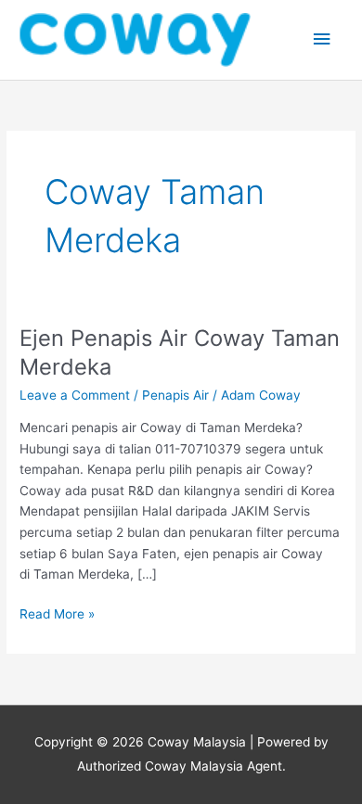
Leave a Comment (74, 395)
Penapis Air (175, 395)
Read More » (57, 612)
